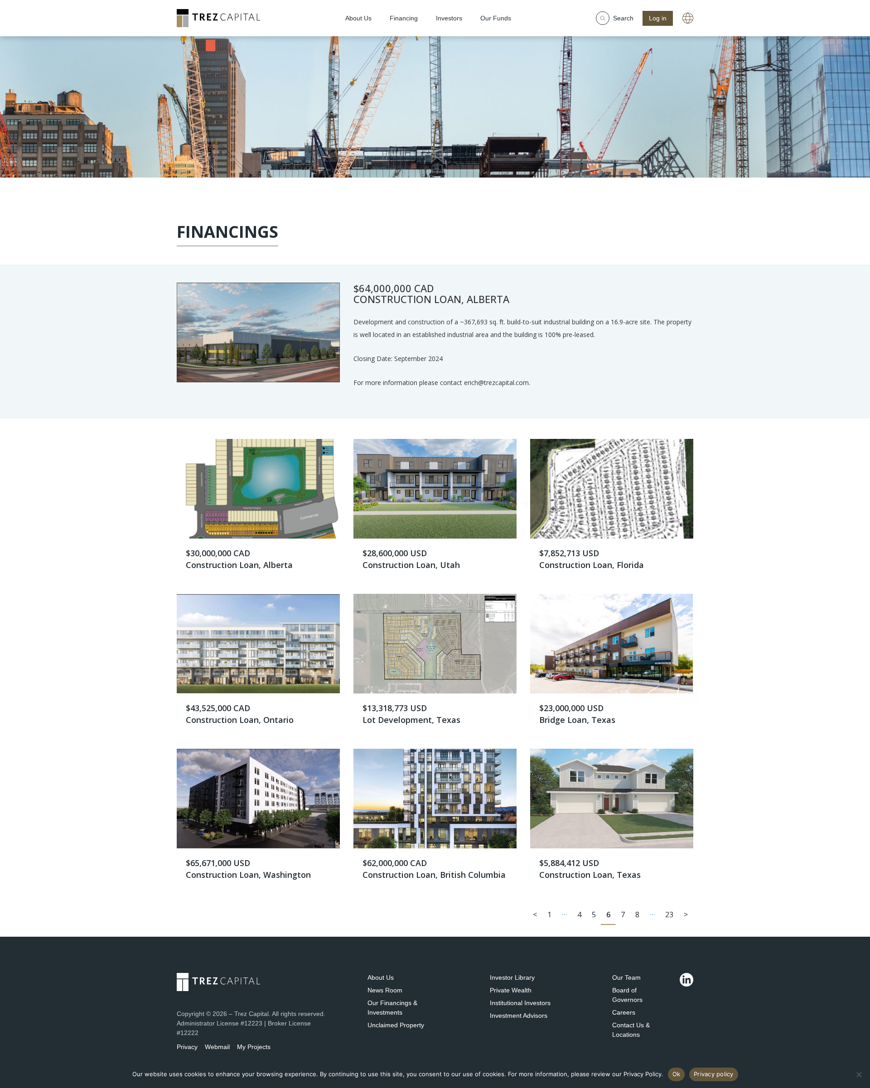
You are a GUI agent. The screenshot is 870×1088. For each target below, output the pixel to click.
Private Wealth (511, 990)
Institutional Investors (520, 1002)
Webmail (217, 1046)
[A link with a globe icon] (687, 18)
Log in (658, 18)
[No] (858, 1074)
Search (623, 18)
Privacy (187, 1046)
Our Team (626, 977)
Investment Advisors (518, 1015)
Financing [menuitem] (404, 18)
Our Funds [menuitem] (495, 18)
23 (669, 915)
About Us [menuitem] (358, 18)
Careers (623, 1012)
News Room (384, 990)
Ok (676, 1074)
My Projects (254, 1046)
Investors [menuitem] (449, 18)
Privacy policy (714, 1074)
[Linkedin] (686, 980)
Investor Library (512, 977)
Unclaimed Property (395, 1025)
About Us (380, 977)
